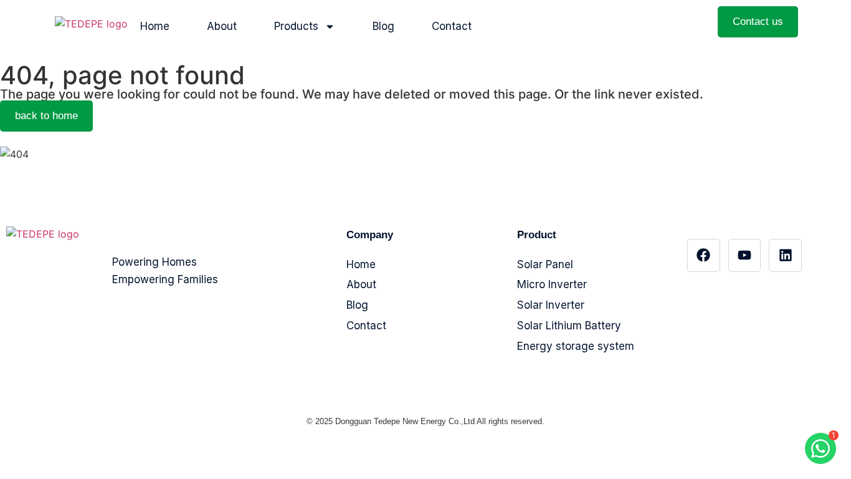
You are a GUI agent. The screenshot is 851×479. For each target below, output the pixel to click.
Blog (383, 26)
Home (154, 26)
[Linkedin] (785, 255)
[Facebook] (703, 255)
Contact (452, 26)
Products (296, 26)
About (222, 26)
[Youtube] (744, 255)
